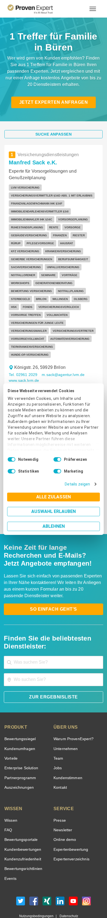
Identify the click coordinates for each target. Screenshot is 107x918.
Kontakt (60, 763)
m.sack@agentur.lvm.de (60, 350)
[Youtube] (73, 878)
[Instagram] (86, 878)
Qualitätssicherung (41, 897)
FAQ (7, 806)
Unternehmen (65, 725)
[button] (38, 371)
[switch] (57, 459)
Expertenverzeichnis (70, 835)
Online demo (64, 815)
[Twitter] (20, 878)
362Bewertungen (40, 378)
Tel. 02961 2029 (22, 350)
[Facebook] (33, 878)
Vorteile (10, 734)
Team (58, 734)
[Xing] (47, 878)
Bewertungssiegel (19, 715)
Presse (59, 796)
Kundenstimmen (67, 754)
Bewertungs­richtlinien (22, 844)
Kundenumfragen (18, 725)
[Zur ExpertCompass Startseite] (36, 8)
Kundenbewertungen (21, 825)
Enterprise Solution (20, 744)
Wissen (10, 796)
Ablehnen (53, 526)
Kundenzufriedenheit (21, 835)
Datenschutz (68, 892)
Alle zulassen (53, 497)
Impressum (67, 897)
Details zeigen (78, 484)
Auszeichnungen (18, 763)
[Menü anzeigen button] (92, 8)
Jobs (57, 744)
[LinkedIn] (60, 878)
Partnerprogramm (19, 754)
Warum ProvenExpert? (72, 715)
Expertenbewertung (70, 825)
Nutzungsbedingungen (38, 892)
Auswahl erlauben (53, 511)
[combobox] (53, 638)
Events (10, 854)
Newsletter (63, 806)
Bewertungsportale (20, 815)
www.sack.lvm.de (23, 356)
